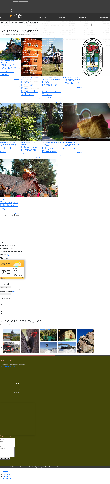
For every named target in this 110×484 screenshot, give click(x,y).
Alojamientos (42, 17)
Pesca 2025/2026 (87, 70)
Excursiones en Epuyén (29, 61)
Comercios (105, 43)
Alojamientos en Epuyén (30, 59)
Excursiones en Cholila (29, 50)
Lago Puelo (24, 52)
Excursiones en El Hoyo (29, 67)
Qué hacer (5, 476)
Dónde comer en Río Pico (68, 34)
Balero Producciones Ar (51, 467)
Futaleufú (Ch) (24, 79)
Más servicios (6, 480)
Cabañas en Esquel (31, 25)
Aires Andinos (47, 23)
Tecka (22, 68)
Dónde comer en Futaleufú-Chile (70, 39)
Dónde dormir (6, 474)
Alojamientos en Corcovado (31, 43)
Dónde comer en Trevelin (68, 23)
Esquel (23, 21)
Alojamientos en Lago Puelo (31, 54)
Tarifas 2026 (87, 43)
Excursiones (82, 17)
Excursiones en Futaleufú (30, 85)
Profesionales (106, 39)
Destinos (20, 17)
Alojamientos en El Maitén (30, 38)
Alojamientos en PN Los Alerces (32, 88)
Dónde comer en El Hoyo (68, 32)
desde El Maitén (88, 25)
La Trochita (85, 21)
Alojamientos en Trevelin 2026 (8, 148)
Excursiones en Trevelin (30, 34)
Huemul (107, 32)
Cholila (22, 47)
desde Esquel (88, 23)
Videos (104, 48)
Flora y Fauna (105, 23)
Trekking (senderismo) (88, 65)
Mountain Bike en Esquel (88, 59)
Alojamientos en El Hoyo (30, 65)
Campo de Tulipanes (87, 52)
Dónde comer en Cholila (67, 25)
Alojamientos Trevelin (29, 32)
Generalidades (88, 41)
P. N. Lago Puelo (88, 32)
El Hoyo (23, 63)
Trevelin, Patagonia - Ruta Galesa (49, 148)
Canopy (84, 56)
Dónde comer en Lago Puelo (69, 29)
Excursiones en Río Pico (30, 77)
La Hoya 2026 (86, 39)
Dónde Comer (63, 17)
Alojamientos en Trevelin (48, 34)
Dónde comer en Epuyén (68, 30)
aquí (13, 291)
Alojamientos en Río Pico (30, 76)
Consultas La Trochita (90, 27)
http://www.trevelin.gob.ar (14, 255)
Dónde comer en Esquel (68, 21)
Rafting (84, 63)
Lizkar (45, 29)
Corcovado (24, 41)
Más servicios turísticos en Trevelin (29, 150)
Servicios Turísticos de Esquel (31, 29)
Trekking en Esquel (89, 67)
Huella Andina (85, 72)
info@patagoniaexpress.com (20, 1)
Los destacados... (46, 21)
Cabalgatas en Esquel (88, 54)
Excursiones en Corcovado (30, 45)
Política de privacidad (6, 21)
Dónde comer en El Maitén (68, 27)
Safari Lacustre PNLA (90, 38)
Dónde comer (6, 473)
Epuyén (23, 57)
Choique (107, 30)
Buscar (93, 21)
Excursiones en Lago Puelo (30, 56)
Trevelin (23, 30)
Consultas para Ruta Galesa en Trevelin (9, 205)
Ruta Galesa (85, 47)
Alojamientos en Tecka (29, 72)
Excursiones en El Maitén (30, 39)
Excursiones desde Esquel (30, 27)
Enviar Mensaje (5, 458)
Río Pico (23, 74)
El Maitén (23, 36)
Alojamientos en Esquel (29, 23)
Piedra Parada (86, 61)
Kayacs (84, 57)
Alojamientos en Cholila (29, 48)
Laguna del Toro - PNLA (91, 68)
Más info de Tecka (28, 70)
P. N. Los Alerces (25, 86)
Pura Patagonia (103, 17)
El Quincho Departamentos (51, 25)
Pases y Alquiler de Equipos (92, 45)
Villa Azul (46, 30)
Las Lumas (47, 27)
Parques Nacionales (87, 29)
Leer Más (37, 99)
